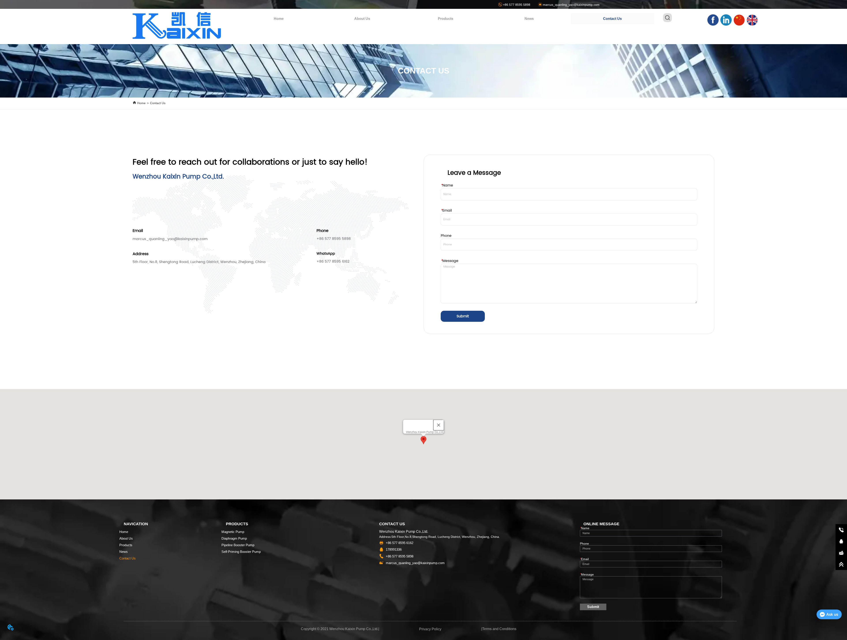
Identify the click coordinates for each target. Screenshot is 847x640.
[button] (445, 18)
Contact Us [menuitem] (612, 19)
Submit (463, 316)
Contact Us (157, 103)
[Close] (438, 425)
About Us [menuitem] (362, 19)
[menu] (445, 18)
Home (141, 103)
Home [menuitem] (279, 19)
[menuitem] (445, 18)
